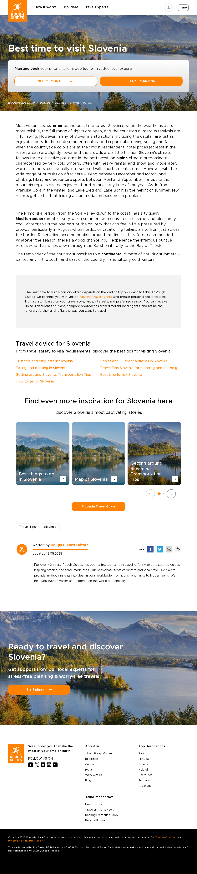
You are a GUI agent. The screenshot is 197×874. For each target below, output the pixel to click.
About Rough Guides (98, 753)
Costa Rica (145, 775)
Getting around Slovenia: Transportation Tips (53, 375)
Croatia (143, 764)
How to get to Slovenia (35, 381)
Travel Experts (96, 7)
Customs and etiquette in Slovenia (44, 361)
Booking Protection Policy (101, 815)
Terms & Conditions (166, 837)
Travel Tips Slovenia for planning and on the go (139, 368)
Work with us (93, 775)
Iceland (143, 769)
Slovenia (62, 103)
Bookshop (91, 759)
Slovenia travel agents (95, 296)
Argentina (145, 786)
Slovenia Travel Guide (98, 506)
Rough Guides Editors (69, 545)
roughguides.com (21, 103)
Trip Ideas (70, 7)
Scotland (144, 780)
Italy (141, 753)
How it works (45, 7)
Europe (44, 103)
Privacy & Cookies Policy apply (25, 841)
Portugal (144, 759)
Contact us (92, 764)
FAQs (89, 769)
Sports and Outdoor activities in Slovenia (134, 361)
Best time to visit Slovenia (121, 375)
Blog (88, 780)
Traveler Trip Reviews (99, 809)
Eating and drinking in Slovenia (41, 368)
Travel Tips (27, 526)
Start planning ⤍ (39, 689)
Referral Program (96, 820)
